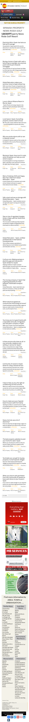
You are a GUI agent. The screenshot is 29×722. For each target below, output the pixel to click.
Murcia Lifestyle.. (22, 395)
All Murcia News (22, 76)
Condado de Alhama (20, 619)
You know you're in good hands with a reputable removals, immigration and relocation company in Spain (14, 322)
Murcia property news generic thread (10, 708)
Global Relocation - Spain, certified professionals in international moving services (14, 239)
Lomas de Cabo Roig (20, 697)
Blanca (4, 668)
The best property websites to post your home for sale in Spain (14, 440)
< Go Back (4, 495)
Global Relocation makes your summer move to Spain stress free (14, 83)
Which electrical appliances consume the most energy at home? (14, 302)
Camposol (13, 76)
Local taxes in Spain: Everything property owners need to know (13, 120)
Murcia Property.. (6, 76)
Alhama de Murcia (19, 614)
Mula (16, 654)
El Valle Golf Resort (7, 671)
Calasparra (18, 642)
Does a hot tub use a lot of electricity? (11, 421)
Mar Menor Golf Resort (6, 634)
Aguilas (17, 610)
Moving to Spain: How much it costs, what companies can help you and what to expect (14, 157)
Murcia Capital (6, 112)
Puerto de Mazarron (20, 629)
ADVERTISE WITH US (17, 1)
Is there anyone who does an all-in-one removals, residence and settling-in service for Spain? (14, 343)
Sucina (4, 686)
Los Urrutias (5, 632)
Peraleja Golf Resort (7, 683)
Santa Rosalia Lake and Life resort (7, 649)
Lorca (16, 625)
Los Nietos (5, 630)
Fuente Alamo (18, 620)
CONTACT (10, 1)
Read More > (23, 49)
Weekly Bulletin (5, 709)
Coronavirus (5, 704)
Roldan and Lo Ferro (7, 644)
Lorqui (4, 676)
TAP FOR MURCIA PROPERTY (14, 23)
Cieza (16, 647)
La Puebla (4, 622)
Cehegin (17, 646)
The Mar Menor (8, 606)
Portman (4, 642)
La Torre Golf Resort (7, 623)
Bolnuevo (17, 615)
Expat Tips (5, 93)
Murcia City (5, 681)
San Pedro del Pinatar (7, 647)
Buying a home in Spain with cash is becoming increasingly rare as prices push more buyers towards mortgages (14, 64)
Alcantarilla (5, 664)
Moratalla (17, 653)
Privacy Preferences (18, 714)
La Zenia (17, 696)
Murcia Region (6, 147)
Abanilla (4, 661)
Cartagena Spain (6, 703)
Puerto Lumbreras (19, 631)
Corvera (4, 669)
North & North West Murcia (20, 637)
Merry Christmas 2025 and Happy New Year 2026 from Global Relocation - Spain (14, 177)
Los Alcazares (5, 627)
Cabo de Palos (6, 608)
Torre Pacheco (6, 655)
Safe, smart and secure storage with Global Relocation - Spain (14, 198)
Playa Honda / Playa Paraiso (7, 639)
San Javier (5, 645)
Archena (4, 666)
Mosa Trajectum (14, 112)
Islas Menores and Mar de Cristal (7, 614)
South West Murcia (20, 607)
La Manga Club (6, 617)
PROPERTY (20, 469)
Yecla (16, 656)
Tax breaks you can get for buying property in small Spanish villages (13, 459)
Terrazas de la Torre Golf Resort (7, 653)
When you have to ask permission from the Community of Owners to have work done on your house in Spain (14, 478)
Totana (16, 634)
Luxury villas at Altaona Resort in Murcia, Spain (13, 102)
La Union (4, 625)
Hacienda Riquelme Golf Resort (7, 673)
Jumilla (17, 651)
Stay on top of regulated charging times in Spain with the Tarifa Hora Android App (14, 218)
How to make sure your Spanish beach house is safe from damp (13, 402)
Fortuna (17, 649)
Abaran (4, 662)
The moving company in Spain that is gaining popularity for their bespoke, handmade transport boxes (14, 282)
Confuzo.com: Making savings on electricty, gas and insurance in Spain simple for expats (13, 261)
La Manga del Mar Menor (7, 619)
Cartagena (5, 610)
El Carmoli (5, 612)
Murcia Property (14, 130)
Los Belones (5, 629)
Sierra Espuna (18, 632)
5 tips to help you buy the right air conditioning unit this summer (13, 384)
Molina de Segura (6, 678)
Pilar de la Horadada (7, 637)
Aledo (16, 612)
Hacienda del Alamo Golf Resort (20, 623)
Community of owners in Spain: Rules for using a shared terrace (13, 365)
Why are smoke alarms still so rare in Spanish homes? (14, 137)
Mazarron (17, 627)
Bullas (16, 641)
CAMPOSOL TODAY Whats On (9, 702)
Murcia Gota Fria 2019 (7, 707)
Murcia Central (8, 658)
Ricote (4, 684)
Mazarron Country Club (19, 683)
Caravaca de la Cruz (20, 644)
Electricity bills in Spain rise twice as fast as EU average (14, 43)
